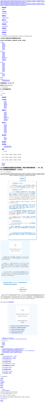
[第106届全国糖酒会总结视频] (7, 367)
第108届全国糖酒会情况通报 (6, 361)
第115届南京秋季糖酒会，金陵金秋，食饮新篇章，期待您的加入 (12, 352)
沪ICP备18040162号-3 (3, 398)
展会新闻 (3, 165)
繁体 (3, 149)
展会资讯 (3, 164)
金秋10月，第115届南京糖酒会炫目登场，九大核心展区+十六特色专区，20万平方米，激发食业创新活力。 (18, 350)
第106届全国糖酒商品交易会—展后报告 (8, 365)
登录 (3, 93)
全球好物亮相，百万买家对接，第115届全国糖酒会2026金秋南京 (12, 349)
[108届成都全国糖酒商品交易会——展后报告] (9, 356)
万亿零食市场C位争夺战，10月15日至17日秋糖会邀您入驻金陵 (12, 351)
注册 (4, 93)
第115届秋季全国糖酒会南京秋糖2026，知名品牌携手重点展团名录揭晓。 (13, 348)
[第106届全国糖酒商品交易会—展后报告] (8, 363)
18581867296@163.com (8, 85)
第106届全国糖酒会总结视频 (6, 369)
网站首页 (4, 97)
